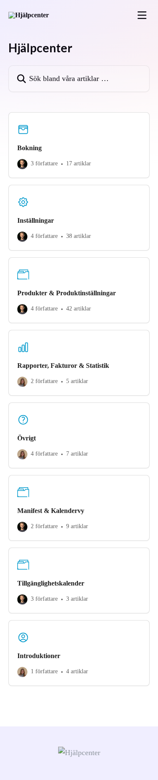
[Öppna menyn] (142, 15)
